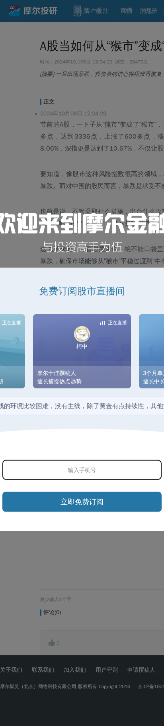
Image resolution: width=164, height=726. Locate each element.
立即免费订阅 (82, 501)
